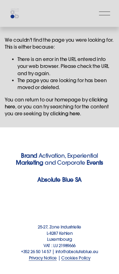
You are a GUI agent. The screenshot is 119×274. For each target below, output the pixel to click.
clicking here (65, 114)
